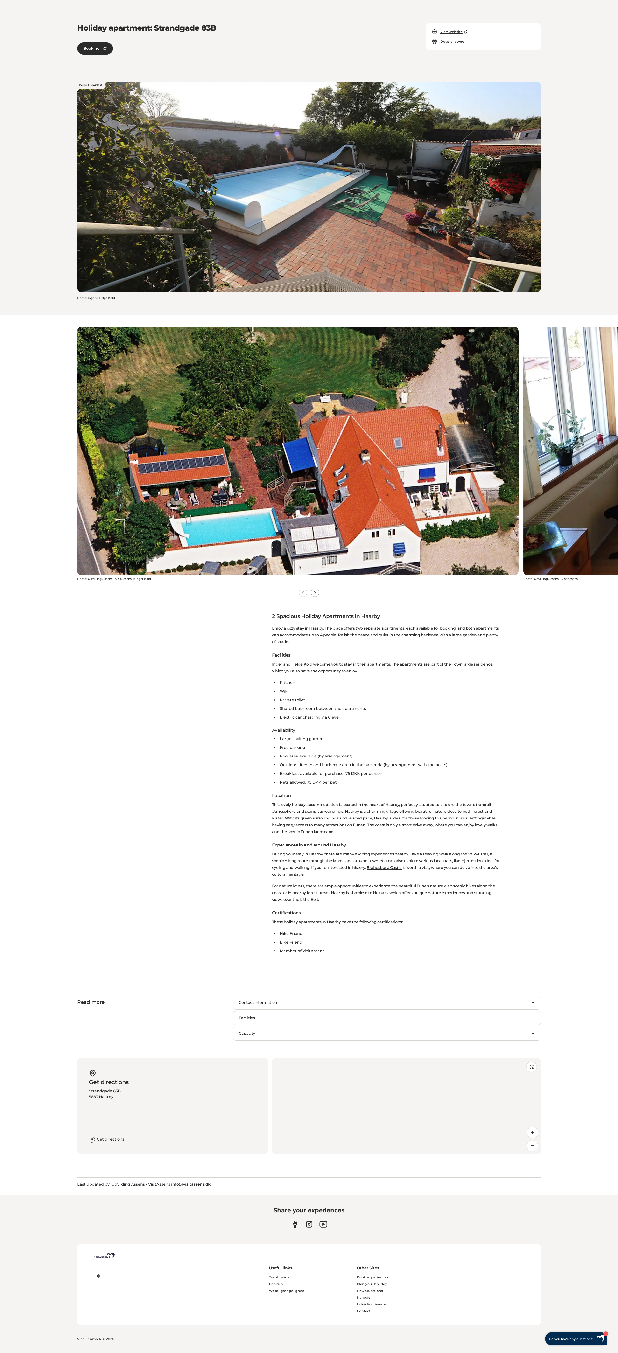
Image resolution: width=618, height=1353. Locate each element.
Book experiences (372, 1277)
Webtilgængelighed (287, 1291)
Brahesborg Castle (384, 867)
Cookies (276, 1284)
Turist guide (279, 1277)
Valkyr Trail (478, 854)
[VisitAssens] (104, 1255)
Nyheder (364, 1297)
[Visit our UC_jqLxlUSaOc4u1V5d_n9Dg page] (323, 1224)
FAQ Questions (370, 1291)
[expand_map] (531, 1067)
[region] (406, 1106)
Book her (92, 48)
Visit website (451, 32)
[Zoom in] (532, 1132)
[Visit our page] (295, 1224)
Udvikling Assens (372, 1304)
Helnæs (380, 892)
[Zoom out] (532, 1146)
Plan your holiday (372, 1284)
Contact (364, 1311)
